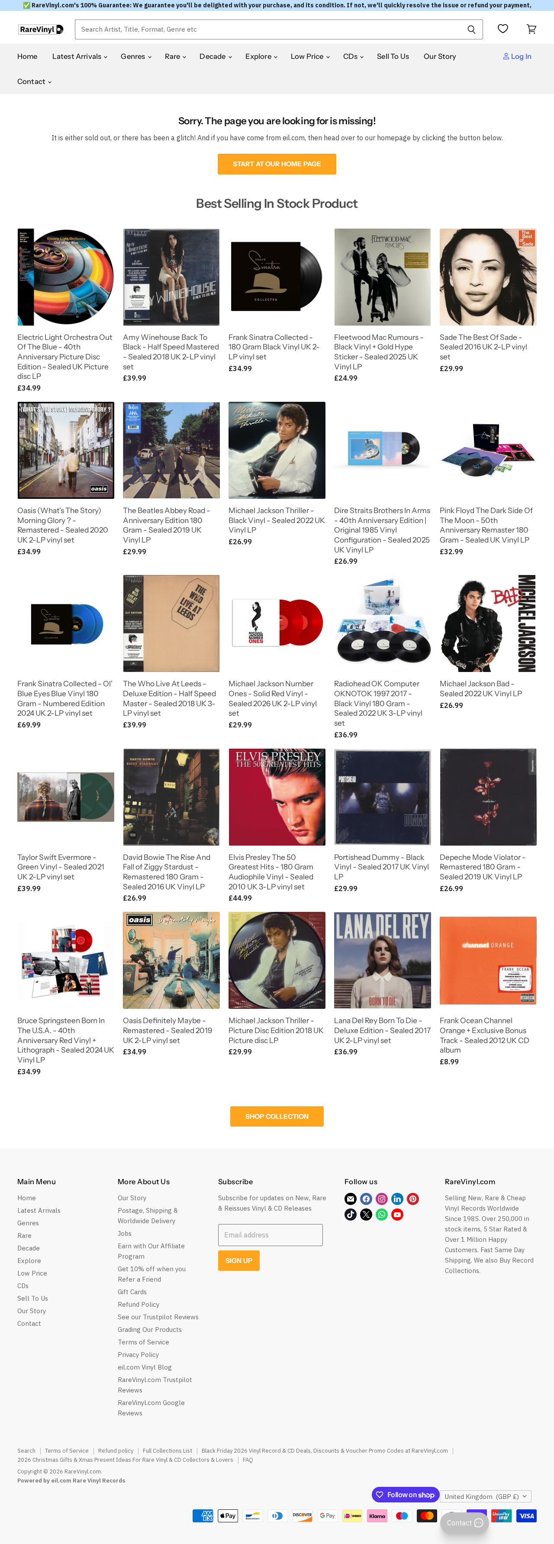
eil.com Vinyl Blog (145, 1367)
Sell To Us (393, 56)
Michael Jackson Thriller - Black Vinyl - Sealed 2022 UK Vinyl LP (277, 520)
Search (26, 1450)
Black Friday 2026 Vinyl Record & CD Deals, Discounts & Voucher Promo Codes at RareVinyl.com (325, 1450)
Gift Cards (132, 1292)
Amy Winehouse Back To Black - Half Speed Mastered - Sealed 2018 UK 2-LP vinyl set (171, 352)
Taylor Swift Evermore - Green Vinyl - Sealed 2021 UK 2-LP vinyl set (60, 867)
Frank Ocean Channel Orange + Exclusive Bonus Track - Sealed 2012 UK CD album (484, 1035)
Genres (133, 56)
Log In (520, 56)
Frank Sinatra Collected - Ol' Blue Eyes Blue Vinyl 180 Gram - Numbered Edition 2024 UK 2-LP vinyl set (65, 698)
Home (27, 56)
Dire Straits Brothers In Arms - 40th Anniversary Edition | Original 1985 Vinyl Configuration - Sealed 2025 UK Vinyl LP (382, 530)
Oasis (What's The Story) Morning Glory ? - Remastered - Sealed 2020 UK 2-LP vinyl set (62, 525)
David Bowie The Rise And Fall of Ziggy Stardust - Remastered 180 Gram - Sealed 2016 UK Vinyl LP (166, 872)
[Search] (471, 29)
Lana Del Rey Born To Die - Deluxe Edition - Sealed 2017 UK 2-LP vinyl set (382, 1030)
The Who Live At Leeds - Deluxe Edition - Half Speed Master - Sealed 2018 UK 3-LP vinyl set (169, 698)
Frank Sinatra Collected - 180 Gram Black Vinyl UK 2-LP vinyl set (274, 347)
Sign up (238, 1261)
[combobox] (267, 29)
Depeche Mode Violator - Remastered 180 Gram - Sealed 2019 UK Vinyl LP (483, 867)
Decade (213, 56)
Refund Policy (138, 1304)
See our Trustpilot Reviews (158, 1317)
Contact (32, 81)
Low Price (308, 56)
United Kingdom (481, 1496)
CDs (351, 56)
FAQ (248, 1459)
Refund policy (115, 1450)
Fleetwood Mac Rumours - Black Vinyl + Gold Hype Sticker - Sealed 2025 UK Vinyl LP (379, 352)
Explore (259, 56)
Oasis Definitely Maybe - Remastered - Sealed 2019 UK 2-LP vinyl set (168, 1030)
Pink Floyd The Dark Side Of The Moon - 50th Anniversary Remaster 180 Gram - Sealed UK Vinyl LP (486, 525)
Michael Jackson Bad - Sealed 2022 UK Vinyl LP (481, 688)
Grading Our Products (150, 1329)
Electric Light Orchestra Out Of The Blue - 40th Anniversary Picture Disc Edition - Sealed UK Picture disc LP (65, 357)
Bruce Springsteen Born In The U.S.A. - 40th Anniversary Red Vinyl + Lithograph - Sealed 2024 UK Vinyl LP (65, 1040)
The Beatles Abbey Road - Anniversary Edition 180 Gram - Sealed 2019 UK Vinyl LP (166, 525)
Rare (173, 56)
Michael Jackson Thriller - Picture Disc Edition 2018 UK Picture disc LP (276, 1030)
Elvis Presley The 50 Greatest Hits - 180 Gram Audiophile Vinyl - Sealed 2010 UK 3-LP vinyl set (271, 872)
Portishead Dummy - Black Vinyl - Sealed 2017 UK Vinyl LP (381, 867)
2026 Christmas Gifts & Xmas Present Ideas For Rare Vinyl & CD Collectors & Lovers (125, 1459)
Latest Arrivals (77, 56)
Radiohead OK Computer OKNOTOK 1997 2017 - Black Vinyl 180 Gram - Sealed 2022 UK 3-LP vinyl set (378, 703)
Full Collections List (167, 1450)
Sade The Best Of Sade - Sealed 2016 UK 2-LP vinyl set (483, 347)
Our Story (440, 56)
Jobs (125, 1233)
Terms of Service (143, 1342)
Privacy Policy (138, 1354)
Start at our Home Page (277, 164)
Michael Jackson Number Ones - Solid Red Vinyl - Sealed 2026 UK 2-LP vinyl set (273, 698)
